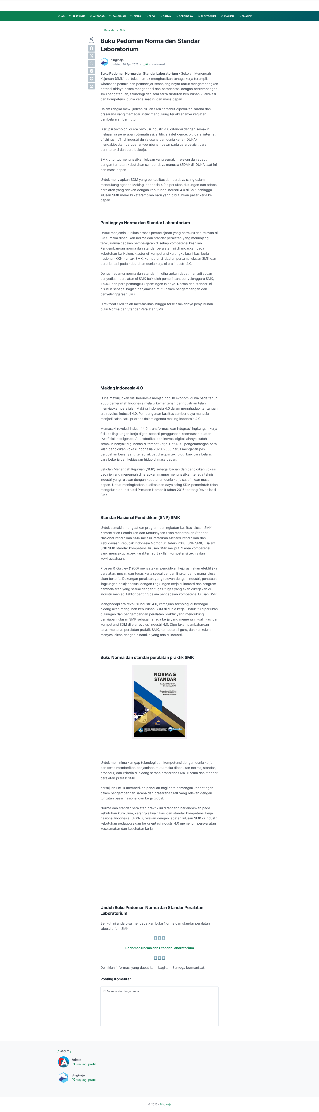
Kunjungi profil (85, 1064)
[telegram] (91, 71)
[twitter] (91, 55)
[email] (91, 86)
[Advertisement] (159, 352)
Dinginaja (165, 1104)
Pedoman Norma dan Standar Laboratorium (159, 948)
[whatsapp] (91, 63)
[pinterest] (91, 78)
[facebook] (91, 48)
